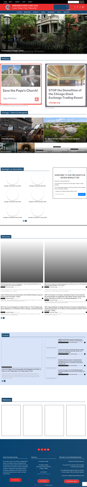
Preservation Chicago (10, 286)
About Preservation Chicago (10, 457)
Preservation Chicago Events (6, 367)
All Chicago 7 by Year (6, 136)
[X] (45, 449)
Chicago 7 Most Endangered (14, 112)
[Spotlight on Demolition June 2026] (12, 178)
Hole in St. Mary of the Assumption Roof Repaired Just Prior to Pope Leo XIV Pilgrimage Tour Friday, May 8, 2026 (21, 370)
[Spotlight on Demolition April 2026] (12, 194)
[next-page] (26, 221)
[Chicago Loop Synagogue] (8, 148)
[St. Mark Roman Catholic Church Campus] (65, 130)
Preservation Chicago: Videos (12, 51)
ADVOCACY (3, 298)
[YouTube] (83, 7)
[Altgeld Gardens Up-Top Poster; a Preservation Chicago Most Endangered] (32, 420)
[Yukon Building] (21, 130)
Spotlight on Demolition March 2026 (37, 201)
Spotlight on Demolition (12, 169)
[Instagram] (80, 7)
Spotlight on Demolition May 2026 (37, 186)
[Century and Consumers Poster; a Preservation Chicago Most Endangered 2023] (76, 420)
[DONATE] (66, 6)
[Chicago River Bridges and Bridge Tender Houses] (78, 148)
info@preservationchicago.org (43, 473)
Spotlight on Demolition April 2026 (12, 201)
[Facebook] (75, 7)
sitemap (43, 478)
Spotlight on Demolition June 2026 (12, 186)
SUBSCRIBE (81, 194)
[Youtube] (48, 449)
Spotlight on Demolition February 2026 (12, 217)
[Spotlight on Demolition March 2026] (37, 194)
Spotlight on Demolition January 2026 (37, 217)
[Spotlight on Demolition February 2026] (12, 210)
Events (5, 335)
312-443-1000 (43, 472)
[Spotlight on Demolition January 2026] (37, 210)
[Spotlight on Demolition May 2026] (37, 178)
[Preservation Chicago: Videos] (43, 34)
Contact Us (34, 457)
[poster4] (54, 420)
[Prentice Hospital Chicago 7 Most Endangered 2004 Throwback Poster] (11, 420)
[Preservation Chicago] (23, 7)
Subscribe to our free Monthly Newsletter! (70, 457)
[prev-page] (24, 221)
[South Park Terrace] (26, 148)
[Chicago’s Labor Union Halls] (43, 148)
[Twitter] (77, 7)
